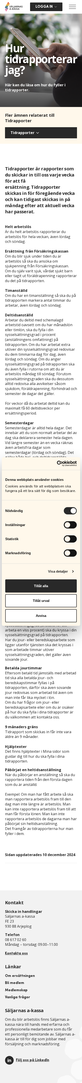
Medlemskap (16, 990)
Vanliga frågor (17, 997)
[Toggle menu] (72, 6)
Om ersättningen (20, 976)
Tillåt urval (41, 601)
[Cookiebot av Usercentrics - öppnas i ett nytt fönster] (58, 464)
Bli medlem (14, 983)
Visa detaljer (58, 571)
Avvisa (41, 615)
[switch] (70, 524)
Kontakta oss (16, 953)
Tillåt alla (41, 586)
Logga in (44, 7)
